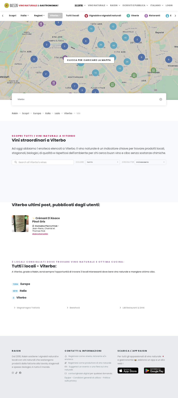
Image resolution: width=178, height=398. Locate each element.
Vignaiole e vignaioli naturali (105, 15)
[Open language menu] (162, 5)
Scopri (79, 5)
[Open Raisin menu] (119, 5)
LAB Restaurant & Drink (133, 307)
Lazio (57, 113)
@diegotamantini (40, 234)
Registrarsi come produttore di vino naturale (89, 363)
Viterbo (54, 15)
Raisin (15, 113)
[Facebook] (20, 372)
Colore (80, 162)
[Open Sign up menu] (147, 5)
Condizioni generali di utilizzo (87, 377)
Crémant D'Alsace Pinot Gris (46, 219)
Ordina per (128, 162)
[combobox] (102, 162)
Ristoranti (154, 15)
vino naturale (154, 356)
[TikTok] (16, 372)
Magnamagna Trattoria (28, 307)
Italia (24, 15)
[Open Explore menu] (85, 5)
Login (169, 5)
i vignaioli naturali (47, 356)
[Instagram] (13, 372)
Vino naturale (96, 5)
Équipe (68, 377)
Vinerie (135, 15)
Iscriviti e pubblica (134, 5)
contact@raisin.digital (78, 373)
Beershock (74, 307)
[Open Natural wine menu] (107, 5)
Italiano (155, 5)
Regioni (38, 15)
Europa (37, 113)
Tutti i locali (72, 15)
